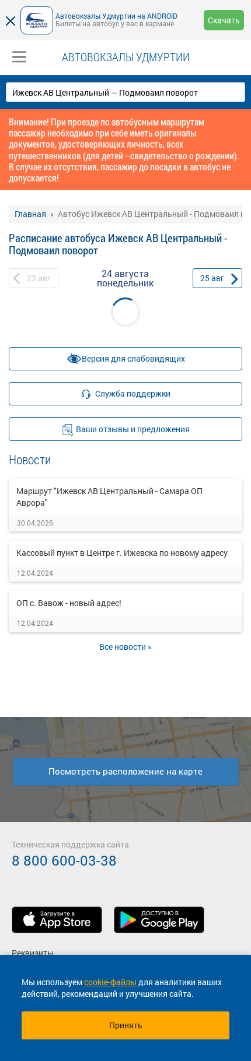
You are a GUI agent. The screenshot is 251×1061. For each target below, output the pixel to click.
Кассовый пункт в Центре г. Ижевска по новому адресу (122, 552)
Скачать (224, 20)
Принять (125, 1025)
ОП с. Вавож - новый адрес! (68, 602)
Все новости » (125, 646)
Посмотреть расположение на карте (125, 771)
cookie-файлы (110, 982)
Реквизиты (33, 952)
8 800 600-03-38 (64, 860)
